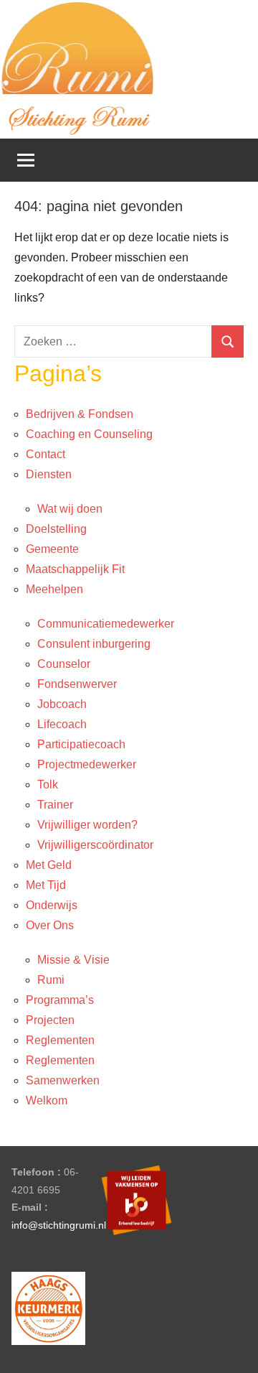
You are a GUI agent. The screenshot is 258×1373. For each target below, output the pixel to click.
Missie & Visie (73, 960)
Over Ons (50, 925)
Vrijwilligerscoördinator (95, 845)
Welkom (46, 1100)
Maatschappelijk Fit (75, 569)
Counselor (63, 664)
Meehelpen (54, 589)
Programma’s (60, 1000)
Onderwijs (51, 905)
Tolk (47, 784)
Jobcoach (62, 704)
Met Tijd (46, 885)
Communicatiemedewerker (105, 624)
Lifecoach (62, 724)
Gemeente (52, 549)
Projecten (50, 1020)
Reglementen (60, 1040)
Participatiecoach (81, 744)
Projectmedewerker (86, 764)
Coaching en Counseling (89, 434)
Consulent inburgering (93, 644)
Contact (45, 454)
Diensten (49, 474)
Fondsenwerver (77, 684)
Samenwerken (63, 1080)
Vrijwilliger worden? (87, 825)
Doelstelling (56, 529)
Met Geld (49, 865)
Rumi (50, 980)
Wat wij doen (69, 509)
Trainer (55, 805)
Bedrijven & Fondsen (79, 414)
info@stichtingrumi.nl (58, 1225)
